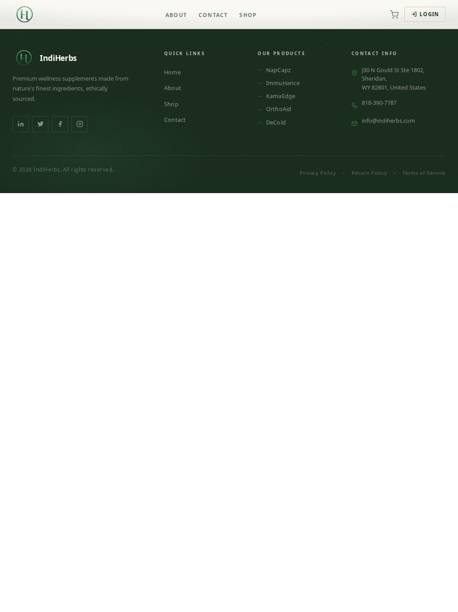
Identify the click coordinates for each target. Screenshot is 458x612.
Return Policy (369, 172)
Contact (213, 15)
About (176, 15)
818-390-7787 (379, 103)
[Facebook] (60, 124)
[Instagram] (80, 124)
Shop (248, 15)
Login (429, 14)
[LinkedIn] (21, 124)
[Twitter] (40, 124)
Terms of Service (424, 172)
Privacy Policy (318, 172)
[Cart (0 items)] (394, 14)
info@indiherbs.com (388, 120)
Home (172, 72)
